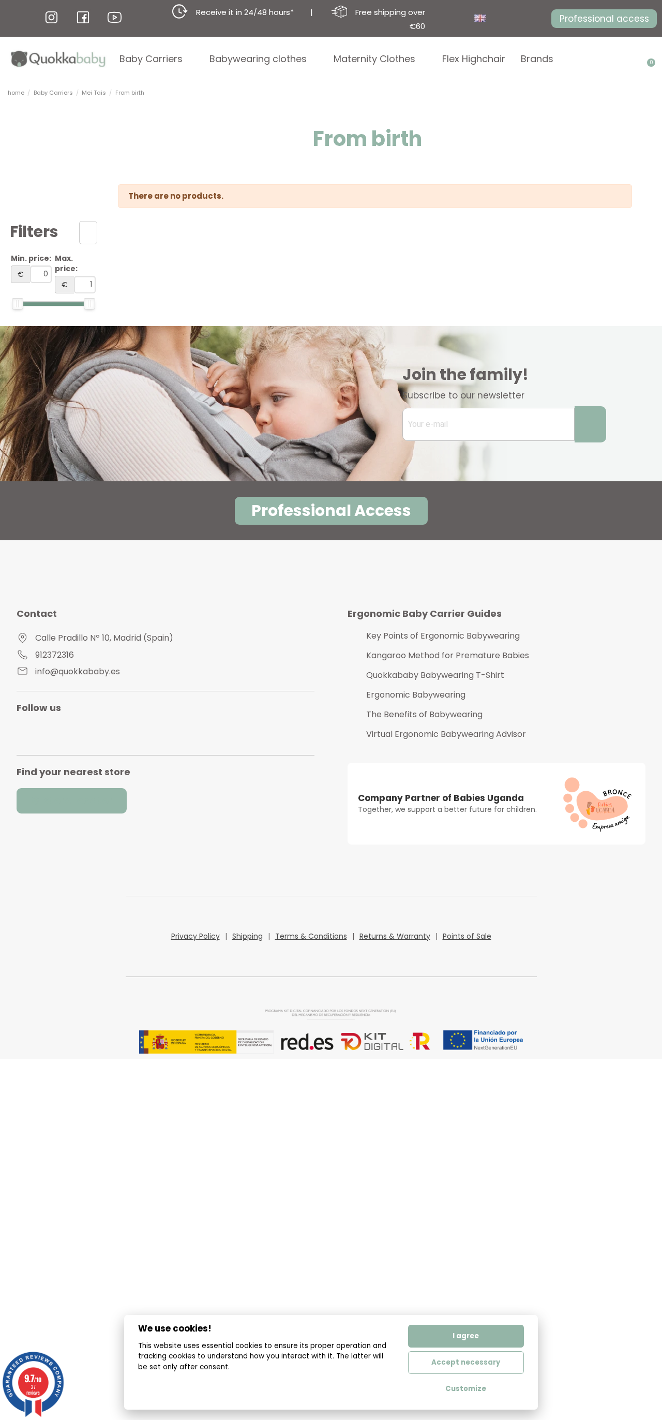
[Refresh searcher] (88, 232)
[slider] (17, 303)
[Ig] (51, 17)
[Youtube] (55, 732)
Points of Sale (467, 936)
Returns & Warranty (394, 936)
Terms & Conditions (311, 936)
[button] (604, 18)
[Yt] (115, 17)
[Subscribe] (590, 424)
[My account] (632, 58)
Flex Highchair (473, 58)
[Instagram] (33, 732)
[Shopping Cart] (647, 58)
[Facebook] (78, 732)
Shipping (247, 936)
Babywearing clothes (258, 58)
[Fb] (83, 17)
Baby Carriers (151, 58)
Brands (537, 58)
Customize (465, 1389)
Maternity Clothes (374, 58)
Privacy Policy (195, 936)
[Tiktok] (100, 732)
